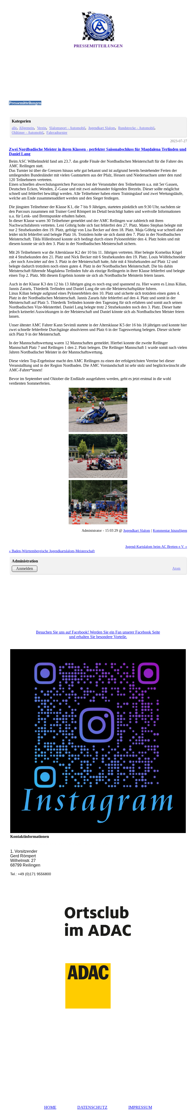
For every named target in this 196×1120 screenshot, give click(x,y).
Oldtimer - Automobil (27, 132)
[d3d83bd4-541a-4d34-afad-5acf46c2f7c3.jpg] (98, 502)
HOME (50, 1107)
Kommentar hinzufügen (170, 530)
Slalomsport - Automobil (67, 128)
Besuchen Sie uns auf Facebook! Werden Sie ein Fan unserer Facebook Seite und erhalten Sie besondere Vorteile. (98, 634)
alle (14, 128)
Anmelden (24, 568)
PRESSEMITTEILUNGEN (98, 46)
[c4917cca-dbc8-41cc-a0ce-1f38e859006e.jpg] (98, 410)
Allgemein (26, 128)
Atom (176, 568)
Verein (41, 128)
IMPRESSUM (140, 1107)
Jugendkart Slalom (101, 128)
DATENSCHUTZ (92, 1107)
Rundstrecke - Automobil (136, 128)
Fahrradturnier (56, 132)
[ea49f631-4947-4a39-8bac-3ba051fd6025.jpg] (98, 456)
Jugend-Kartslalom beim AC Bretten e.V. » (156, 547)
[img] (98, 26)
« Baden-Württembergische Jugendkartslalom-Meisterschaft (52, 551)
